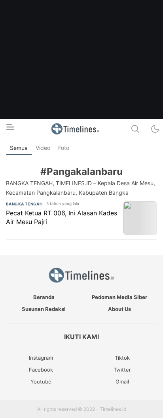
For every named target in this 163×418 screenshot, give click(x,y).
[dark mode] (155, 129)
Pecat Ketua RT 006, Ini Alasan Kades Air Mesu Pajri (61, 217)
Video (43, 147)
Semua (19, 147)
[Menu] (10, 129)
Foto (63, 147)
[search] (135, 129)
